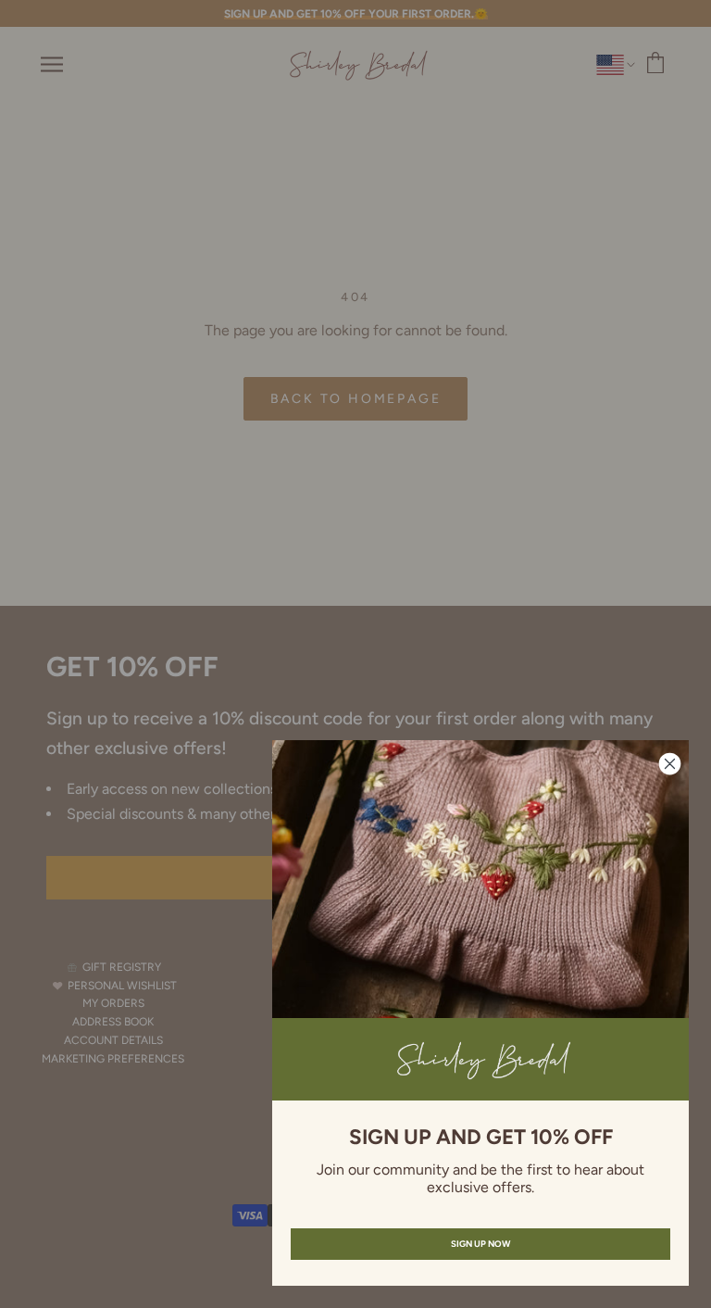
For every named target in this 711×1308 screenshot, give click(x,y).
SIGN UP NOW (480, 1244)
